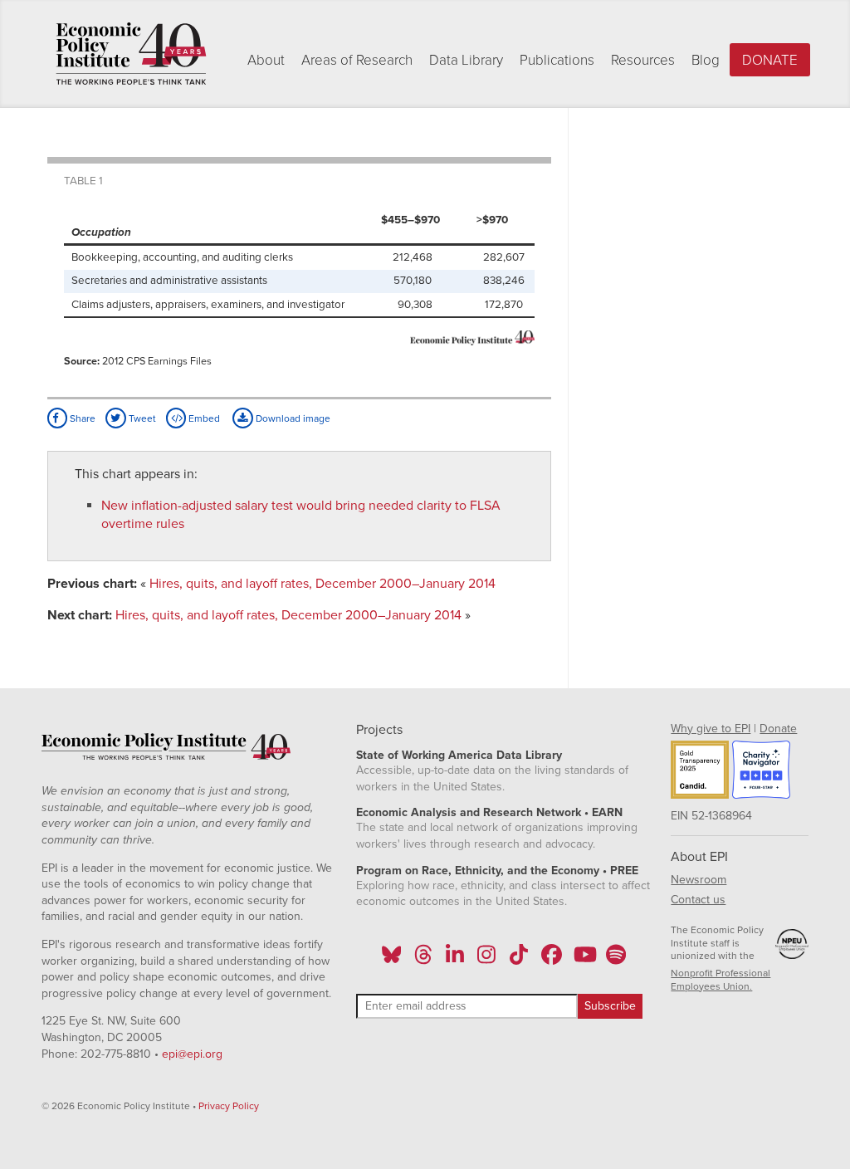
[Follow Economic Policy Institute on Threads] (423, 960)
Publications (557, 60)
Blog (705, 60)
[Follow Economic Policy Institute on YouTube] (583, 960)
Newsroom (698, 880)
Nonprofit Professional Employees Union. (720, 979)
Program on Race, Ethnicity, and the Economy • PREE (497, 870)
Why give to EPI (710, 728)
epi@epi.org (192, 1054)
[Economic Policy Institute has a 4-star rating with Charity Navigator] (761, 772)
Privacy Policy (228, 1106)
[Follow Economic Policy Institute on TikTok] (519, 960)
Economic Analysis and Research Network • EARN (489, 812)
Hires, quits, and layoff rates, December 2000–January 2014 (322, 583)
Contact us (698, 900)
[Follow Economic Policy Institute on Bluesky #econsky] (391, 960)
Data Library (466, 60)
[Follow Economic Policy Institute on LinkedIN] (455, 960)
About (266, 60)
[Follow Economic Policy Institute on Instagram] (486, 960)
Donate (770, 60)
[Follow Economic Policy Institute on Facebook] (550, 960)
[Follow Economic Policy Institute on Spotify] (615, 960)
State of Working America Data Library (459, 755)
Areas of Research (357, 60)
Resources (643, 60)
